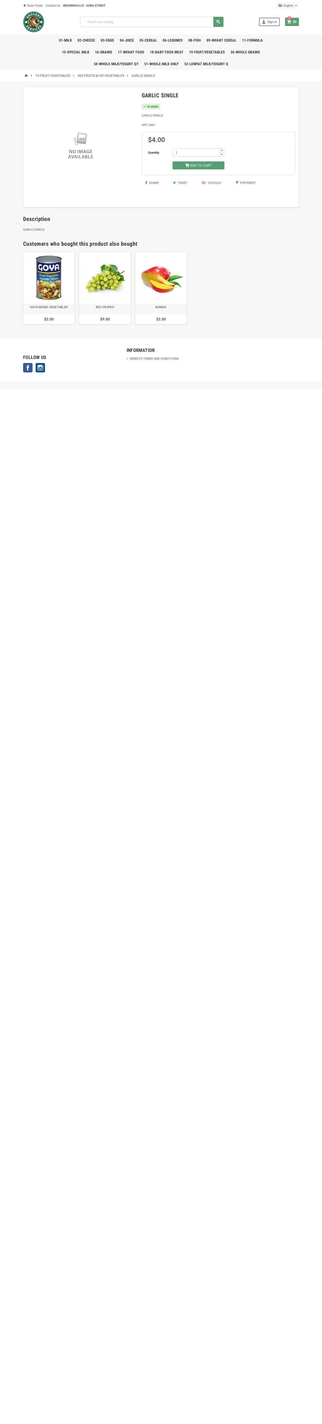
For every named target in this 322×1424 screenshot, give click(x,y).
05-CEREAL (148, 40)
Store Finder (33, 5)
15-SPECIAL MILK (75, 52)
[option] (49, 288)
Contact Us (53, 5)
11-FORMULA (252, 40)
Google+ (214, 183)
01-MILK (65, 40)
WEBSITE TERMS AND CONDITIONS (154, 358)
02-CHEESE (86, 40)
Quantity (153, 152)
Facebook (28, 367)
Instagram (40, 367)
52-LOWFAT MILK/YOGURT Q (206, 64)
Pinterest (247, 183)
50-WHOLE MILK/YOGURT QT (116, 64)
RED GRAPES (105, 307)
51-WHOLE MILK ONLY (161, 64)
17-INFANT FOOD (131, 52)
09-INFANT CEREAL (221, 40)
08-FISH (194, 40)
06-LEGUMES (173, 40)
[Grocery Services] (33, 21)
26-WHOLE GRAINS (245, 52)
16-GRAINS (103, 52)
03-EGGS (107, 40)
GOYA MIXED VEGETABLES (49, 307)
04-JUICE (127, 40)
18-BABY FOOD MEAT (166, 52)
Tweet (182, 183)
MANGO (160, 307)
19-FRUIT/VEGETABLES (207, 52)
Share (154, 183)
